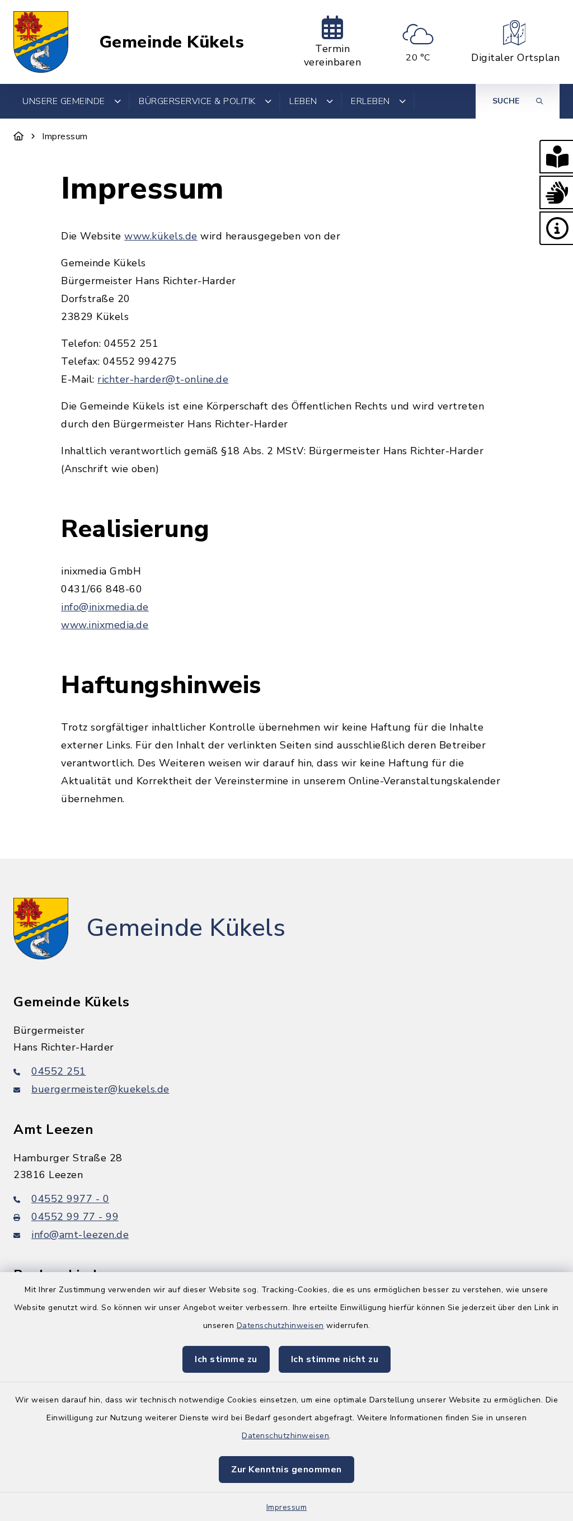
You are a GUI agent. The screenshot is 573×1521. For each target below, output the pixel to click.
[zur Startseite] (40, 42)
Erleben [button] (370, 101)
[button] (556, 156)
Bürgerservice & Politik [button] (197, 101)
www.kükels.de (161, 236)
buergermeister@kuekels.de (100, 1089)
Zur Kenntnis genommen (286, 1469)
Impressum (286, 1507)
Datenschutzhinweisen (280, 1325)
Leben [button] (303, 101)
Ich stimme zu (226, 1359)
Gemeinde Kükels (172, 42)
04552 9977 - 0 (70, 1199)
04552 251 (58, 1071)
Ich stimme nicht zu (335, 1359)
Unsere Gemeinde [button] (63, 101)
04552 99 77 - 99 (75, 1216)
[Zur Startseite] (18, 136)
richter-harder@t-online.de (162, 379)
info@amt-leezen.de (80, 1234)
